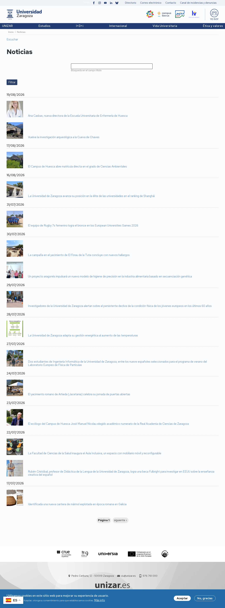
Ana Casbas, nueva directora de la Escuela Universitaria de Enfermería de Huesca (77, 116)
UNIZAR (7, 26)
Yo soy (87, 2)
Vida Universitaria (165, 26)
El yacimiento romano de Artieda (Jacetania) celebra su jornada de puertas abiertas (79, 394)
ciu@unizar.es (128, 576)
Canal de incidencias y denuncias (198, 2)
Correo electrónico (150, 2)
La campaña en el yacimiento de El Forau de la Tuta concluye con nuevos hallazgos (79, 255)
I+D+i (80, 26)
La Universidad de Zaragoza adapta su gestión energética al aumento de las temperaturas (83, 335)
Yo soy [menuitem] (214, 19)
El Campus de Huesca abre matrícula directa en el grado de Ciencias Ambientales (77, 166)
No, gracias (204, 598)
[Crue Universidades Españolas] (64, 554)
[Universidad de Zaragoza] (24, 14)
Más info (99, 600)
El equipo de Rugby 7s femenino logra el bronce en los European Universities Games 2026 (83, 225)
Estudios (44, 26)
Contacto (170, 2)
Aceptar (182, 598)
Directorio (130, 2)
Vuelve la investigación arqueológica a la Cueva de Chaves (63, 137)
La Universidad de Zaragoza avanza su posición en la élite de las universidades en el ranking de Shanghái (91, 196)
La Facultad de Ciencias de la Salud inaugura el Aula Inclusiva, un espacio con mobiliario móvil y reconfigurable (94, 453)
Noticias (21, 31)
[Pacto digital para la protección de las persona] (164, 554)
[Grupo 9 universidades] (84, 554)
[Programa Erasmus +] (140, 554)
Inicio (11, 31)
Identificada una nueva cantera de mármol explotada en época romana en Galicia (77, 504)
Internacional (118, 26)
